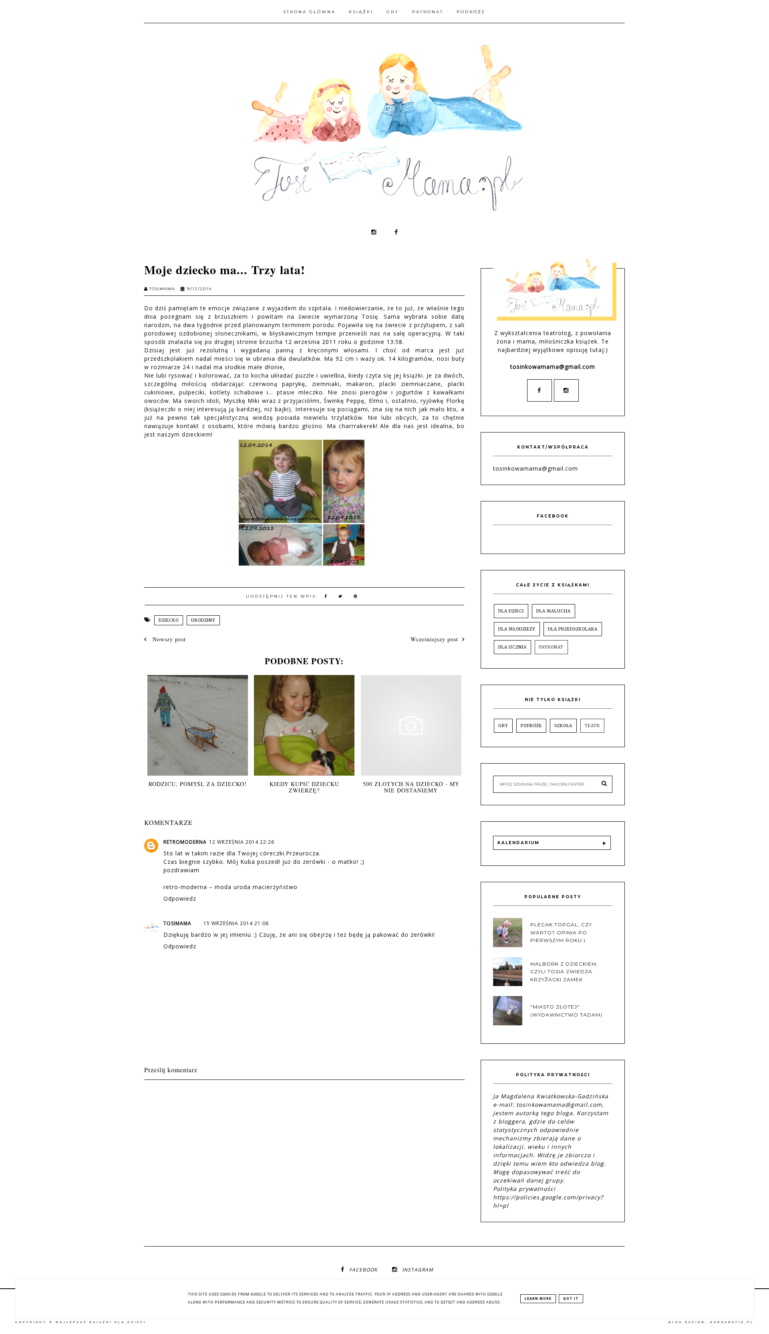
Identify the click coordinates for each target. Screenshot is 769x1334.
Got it (571, 1299)
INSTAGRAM (417, 1269)
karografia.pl (732, 1322)
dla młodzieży (516, 629)
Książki (361, 11)
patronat (551, 647)
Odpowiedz (179, 898)
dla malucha (553, 611)
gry (503, 725)
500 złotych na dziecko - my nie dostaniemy (411, 787)
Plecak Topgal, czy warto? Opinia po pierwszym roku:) (561, 932)
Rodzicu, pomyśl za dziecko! (198, 784)
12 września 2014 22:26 (241, 842)
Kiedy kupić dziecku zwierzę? (304, 787)
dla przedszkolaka (573, 629)
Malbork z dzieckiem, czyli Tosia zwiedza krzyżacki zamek (564, 971)
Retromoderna (185, 842)
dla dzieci (511, 611)
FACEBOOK (363, 1269)
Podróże (471, 11)
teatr (592, 725)
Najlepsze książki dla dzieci (101, 1322)
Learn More (538, 1299)
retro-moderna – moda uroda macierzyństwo (230, 887)
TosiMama (177, 923)
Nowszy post (168, 639)
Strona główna (309, 11)
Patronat (427, 11)
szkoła (563, 725)
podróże (531, 725)
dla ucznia (512, 647)
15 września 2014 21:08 (236, 923)
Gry (393, 11)
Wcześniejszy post (434, 639)
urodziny (203, 620)
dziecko (169, 620)
